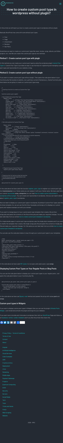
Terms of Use (6, 336)
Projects (5, 381)
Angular (4, 347)
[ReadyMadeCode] (7, 4)
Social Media (6, 397)
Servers (4, 394)
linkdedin (21, 318)
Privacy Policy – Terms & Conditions (13, 333)
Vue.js (4, 409)
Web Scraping (6, 412)
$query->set (23, 296)
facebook (5, 318)
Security (5, 391)
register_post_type (35, 188)
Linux (4, 369)
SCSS (4, 388)
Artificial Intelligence (9, 350)
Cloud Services (7, 353)
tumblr (16, 318)
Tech (4, 400)
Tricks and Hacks (7, 406)
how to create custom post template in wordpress (34, 217)
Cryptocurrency (7, 363)
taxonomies (11, 193)
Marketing (5, 372)
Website (5, 416)
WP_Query (23, 264)
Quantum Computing (9, 384)
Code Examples (7, 356)
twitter (10, 318)
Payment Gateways (8, 378)
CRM (3, 360)
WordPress (46, 315)
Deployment (6, 366)
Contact (5, 339)
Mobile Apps (6, 375)
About (4, 342)
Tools (4, 403)
